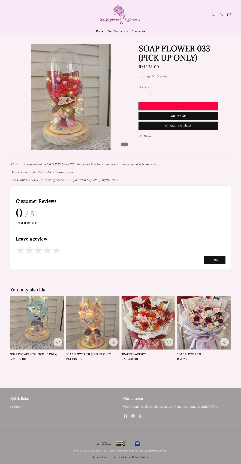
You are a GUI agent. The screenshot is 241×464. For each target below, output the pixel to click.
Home (99, 31)
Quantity (144, 87)
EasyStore (137, 450)
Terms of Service (102, 457)
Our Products (116, 31)
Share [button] (147, 136)
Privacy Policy (122, 457)
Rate (215, 259)
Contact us (138, 31)
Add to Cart (178, 115)
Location (15, 406)
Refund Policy (140, 457)
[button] (213, 15)
